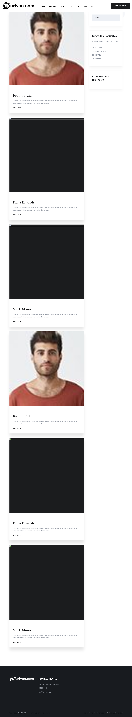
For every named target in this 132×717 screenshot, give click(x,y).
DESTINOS (53, 6)
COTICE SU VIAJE (67, 6)
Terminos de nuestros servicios (93, 713)
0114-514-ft (96, 59)
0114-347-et (96, 55)
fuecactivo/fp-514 (98, 51)
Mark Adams (22, 309)
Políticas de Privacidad (115, 713)
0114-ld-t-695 (97, 47)
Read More (17, 108)
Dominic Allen (23, 95)
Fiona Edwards (23, 202)
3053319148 (42, 688)
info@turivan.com (44, 692)
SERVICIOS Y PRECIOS (86, 6)
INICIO (43, 6)
